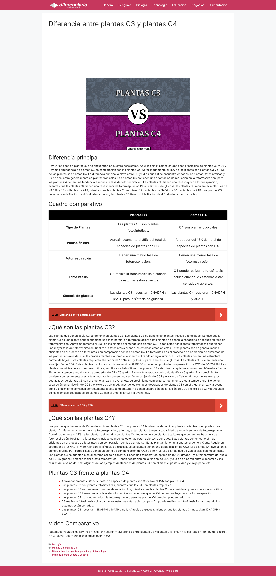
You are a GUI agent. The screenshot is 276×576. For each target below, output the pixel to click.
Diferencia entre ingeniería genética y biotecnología (79, 551)
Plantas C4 (71, 547)
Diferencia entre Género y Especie (70, 554)
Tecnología (159, 5)
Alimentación (218, 5)
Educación (179, 5)
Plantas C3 (58, 547)
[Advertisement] (138, 50)
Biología (141, 5)
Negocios (198, 5)
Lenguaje (125, 5)
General (108, 5)
